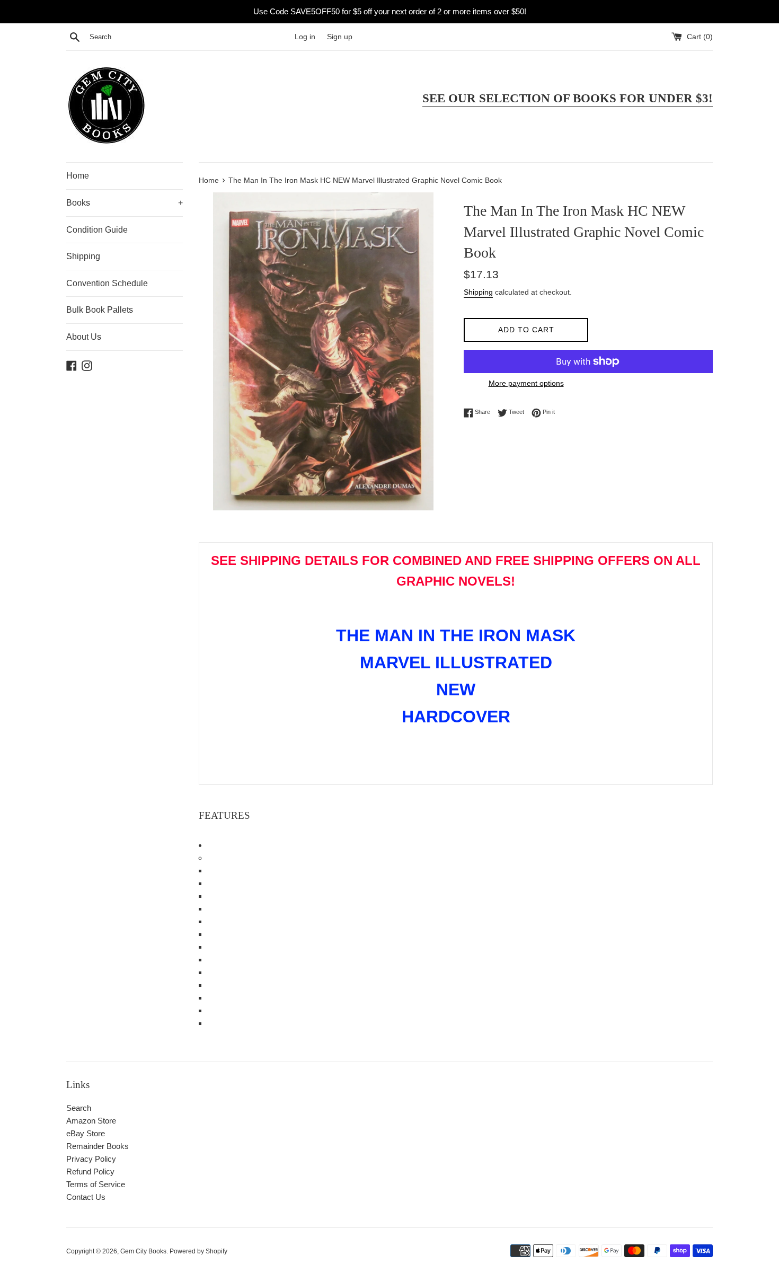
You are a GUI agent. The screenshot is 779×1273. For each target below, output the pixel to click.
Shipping (83, 256)
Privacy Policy (91, 1158)
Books (124, 202)
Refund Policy (90, 1171)
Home (77, 175)
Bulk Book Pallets (99, 309)
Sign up (339, 37)
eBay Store (85, 1133)
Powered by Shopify (198, 1251)
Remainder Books (97, 1146)
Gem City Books (143, 1251)
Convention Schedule (107, 283)
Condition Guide (97, 229)
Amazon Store (91, 1120)
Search (78, 1107)
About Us (83, 336)
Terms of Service (95, 1184)
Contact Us (85, 1196)
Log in (305, 37)
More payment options (526, 383)
